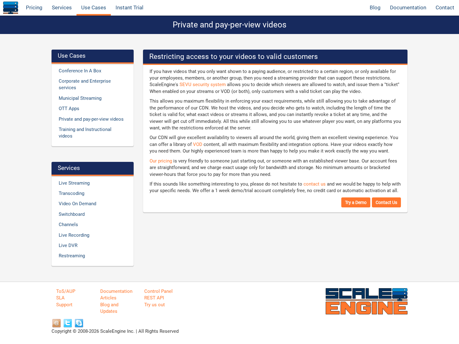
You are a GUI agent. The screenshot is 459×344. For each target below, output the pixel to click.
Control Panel (158, 291)
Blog (375, 8)
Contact (445, 8)
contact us (315, 184)
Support (64, 305)
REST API (154, 298)
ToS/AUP (65, 291)
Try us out (154, 305)
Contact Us (386, 202)
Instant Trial (129, 8)
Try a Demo (356, 202)
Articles (108, 298)
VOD (197, 144)
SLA (60, 298)
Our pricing (161, 161)
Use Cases (93, 8)
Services (62, 8)
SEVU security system (203, 84)
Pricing (34, 8)
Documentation (408, 8)
